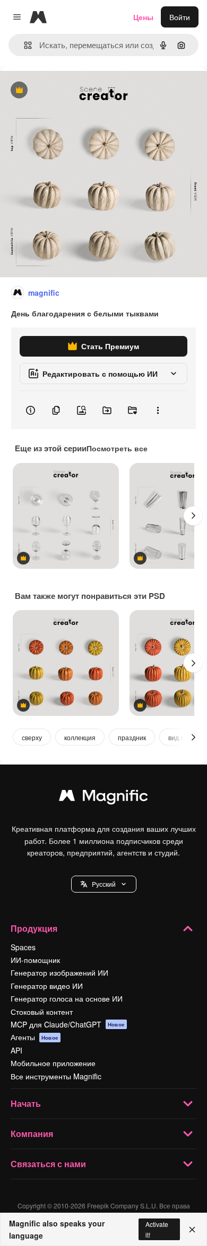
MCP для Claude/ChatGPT (68, 1024)
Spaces (23, 947)
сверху (32, 737)
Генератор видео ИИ (47, 985)
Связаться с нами (48, 1164)
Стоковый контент (42, 1011)
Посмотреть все (117, 448)
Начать (26, 1103)
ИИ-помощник (35, 959)
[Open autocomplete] (23, 45)
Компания (32, 1133)
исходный (71, 90)
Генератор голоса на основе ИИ (67, 998)
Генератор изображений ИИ (59, 972)
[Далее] (193, 516)
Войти (179, 17)
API (16, 1050)
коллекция (80, 737)
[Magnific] (103, 798)
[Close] (192, 1229)
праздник (132, 737)
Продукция (34, 928)
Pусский (104, 883)
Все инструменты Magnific (56, 1076)
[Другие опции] (157, 410)
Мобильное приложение (53, 1063)
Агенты (34, 1037)
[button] (103, 884)
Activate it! (156, 1229)
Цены (143, 17)
